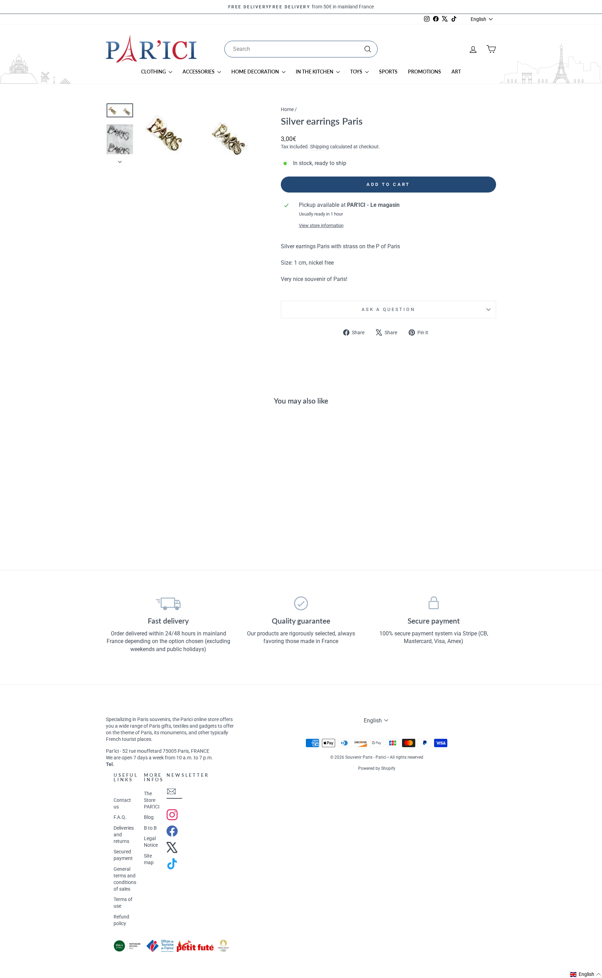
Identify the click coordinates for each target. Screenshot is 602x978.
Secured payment (123, 855)
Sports (388, 72)
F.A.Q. (120, 817)
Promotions (424, 72)
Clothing (154, 72)
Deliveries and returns (124, 834)
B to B (150, 828)
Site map (149, 859)
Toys (356, 72)
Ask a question (388, 309)
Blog (149, 817)
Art (456, 72)
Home (287, 109)
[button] (585, 974)
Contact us (122, 803)
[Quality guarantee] (301, 603)
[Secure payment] (433, 603)
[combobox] (301, 49)
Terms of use (123, 903)
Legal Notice (151, 842)
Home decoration (255, 72)
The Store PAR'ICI (152, 800)
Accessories (199, 72)
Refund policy (121, 920)
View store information (321, 225)
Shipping (319, 146)
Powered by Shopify (376, 768)
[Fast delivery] (168, 603)
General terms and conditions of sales (125, 879)
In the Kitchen (315, 72)
